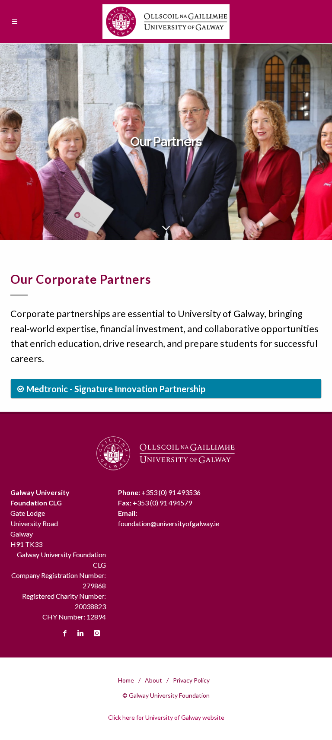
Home (126, 680)
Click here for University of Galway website (166, 717)
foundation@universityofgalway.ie (168, 523)
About (153, 680)
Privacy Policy (191, 680)
